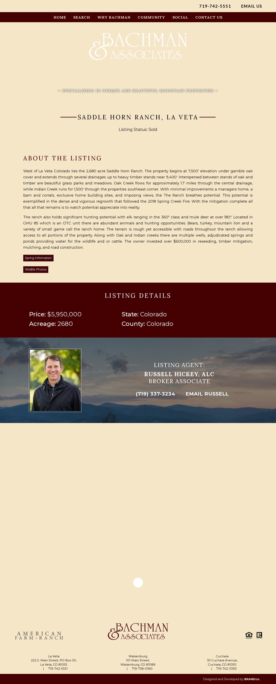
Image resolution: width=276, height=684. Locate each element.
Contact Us (208, 17)
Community (151, 17)
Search (81, 17)
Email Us (251, 6)
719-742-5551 (214, 6)
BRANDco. (252, 679)
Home (60, 17)
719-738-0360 (142, 668)
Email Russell (206, 394)
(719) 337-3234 (154, 394)
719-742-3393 (226, 668)
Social (180, 17)
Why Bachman (114, 17)
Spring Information (38, 258)
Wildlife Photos (35, 269)
